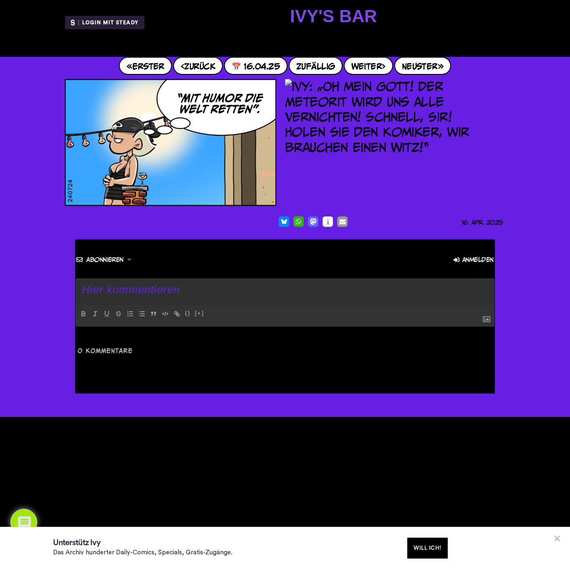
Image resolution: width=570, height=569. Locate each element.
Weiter (366, 65)
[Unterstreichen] (107, 314)
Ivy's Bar (333, 16)
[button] (284, 221)
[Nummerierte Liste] (130, 314)
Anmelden (476, 259)
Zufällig (315, 65)
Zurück (199, 65)
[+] (199, 313)
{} (188, 313)
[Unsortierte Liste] (142, 314)
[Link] (177, 314)
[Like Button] (67, 222)
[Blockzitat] (153, 314)
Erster (148, 65)
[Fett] (83, 314)
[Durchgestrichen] (118, 314)
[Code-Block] (165, 314)
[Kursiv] (95, 314)
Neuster (420, 65)
